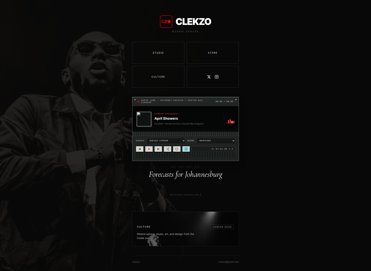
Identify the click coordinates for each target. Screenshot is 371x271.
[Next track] (158, 149)
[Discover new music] (186, 149)
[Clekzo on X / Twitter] (209, 77)
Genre (191, 141)
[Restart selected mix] (177, 149)
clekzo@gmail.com (228, 261)
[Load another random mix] (167, 149)
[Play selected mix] (149, 149)
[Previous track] (140, 149)
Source (140, 141)
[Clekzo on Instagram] (217, 77)
